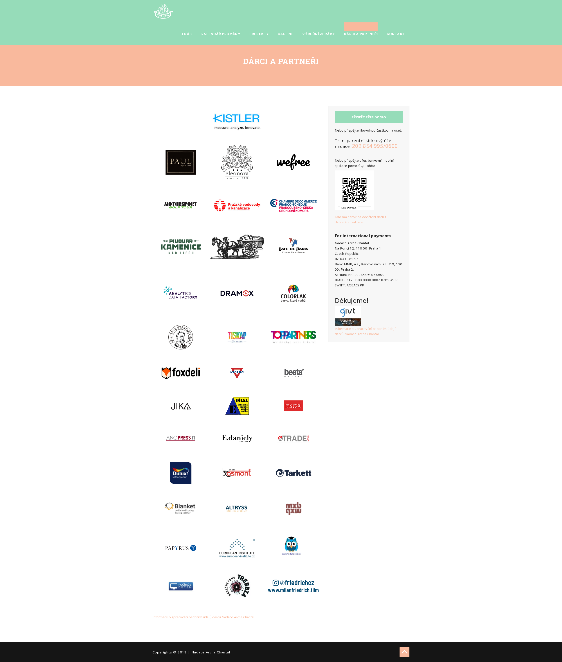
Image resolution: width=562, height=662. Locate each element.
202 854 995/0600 (375, 145)
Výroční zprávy (318, 34)
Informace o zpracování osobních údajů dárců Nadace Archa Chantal (203, 617)
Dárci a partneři (361, 34)
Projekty (259, 34)
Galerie (285, 34)
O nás (186, 34)
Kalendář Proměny (220, 34)
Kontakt (396, 34)
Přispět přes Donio (369, 117)
